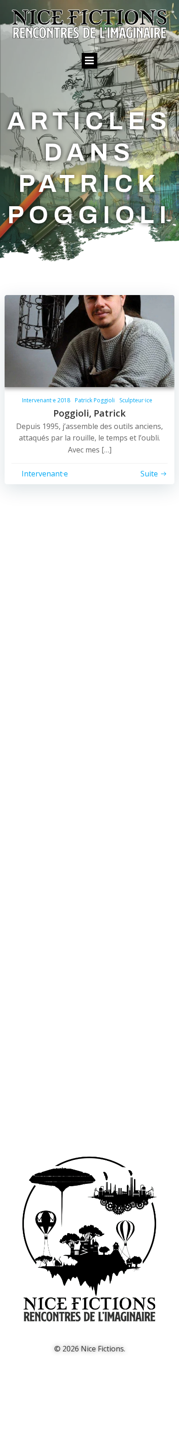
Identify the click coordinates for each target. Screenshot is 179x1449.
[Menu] (89, 61)
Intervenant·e (45, 474)
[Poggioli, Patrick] (89, 340)
